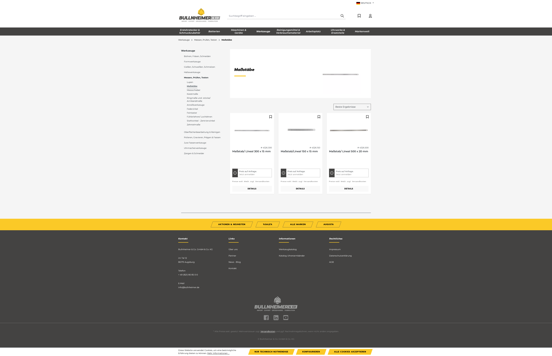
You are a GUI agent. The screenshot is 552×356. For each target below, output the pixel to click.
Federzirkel (192, 109)
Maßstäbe (192, 86)
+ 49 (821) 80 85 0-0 (188, 274)
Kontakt (233, 268)
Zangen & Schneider (194, 153)
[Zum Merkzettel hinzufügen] (270, 116)
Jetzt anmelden (247, 174)
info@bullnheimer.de (188, 287)
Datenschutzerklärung (340, 255)
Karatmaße (192, 94)
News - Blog (235, 262)
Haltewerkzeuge (192, 72)
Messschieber (193, 90)
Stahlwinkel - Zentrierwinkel (201, 120)
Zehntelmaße (193, 124)
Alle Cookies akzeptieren (350, 351)
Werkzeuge (188, 50)
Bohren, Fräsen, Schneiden (197, 56)
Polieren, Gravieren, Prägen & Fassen (202, 137)
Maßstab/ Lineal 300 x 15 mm (251, 151)
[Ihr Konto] (370, 16)
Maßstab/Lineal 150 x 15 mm (299, 151)
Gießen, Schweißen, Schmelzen (199, 67)
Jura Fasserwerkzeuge (195, 142)
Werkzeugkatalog (288, 249)
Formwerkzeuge (192, 61)
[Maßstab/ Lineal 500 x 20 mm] (349, 129)
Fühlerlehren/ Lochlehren (199, 116)
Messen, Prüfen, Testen (196, 77)
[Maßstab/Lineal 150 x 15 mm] (300, 129)
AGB (331, 262)
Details (252, 188)
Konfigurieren (311, 351)
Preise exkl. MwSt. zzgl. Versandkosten (250, 181)
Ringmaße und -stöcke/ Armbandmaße (198, 99)
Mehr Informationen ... (218, 353)
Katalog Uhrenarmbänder (292, 255)
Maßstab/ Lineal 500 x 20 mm (348, 151)
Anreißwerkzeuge (195, 105)
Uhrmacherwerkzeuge (195, 148)
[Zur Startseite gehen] (199, 15)
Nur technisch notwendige (271, 351)
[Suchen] (342, 16)
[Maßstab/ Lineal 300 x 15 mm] (252, 129)
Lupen (190, 82)
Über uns (233, 249)
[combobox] (283, 16)
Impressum (335, 249)
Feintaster (192, 113)
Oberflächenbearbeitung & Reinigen (202, 132)
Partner (232, 255)
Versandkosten (267, 331)
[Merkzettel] (359, 16)
